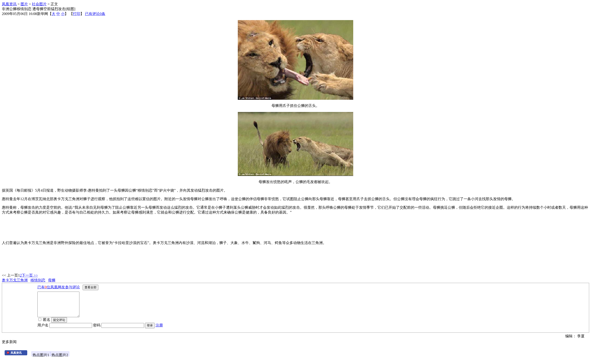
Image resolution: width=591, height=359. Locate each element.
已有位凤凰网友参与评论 (58, 287)
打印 (76, 14)
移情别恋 (37, 280)
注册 (159, 325)
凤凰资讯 (9, 4)
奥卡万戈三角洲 (15, 280)
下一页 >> (30, 275)
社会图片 (39, 4)
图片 (24, 4)
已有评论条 (95, 14)
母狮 (51, 280)
